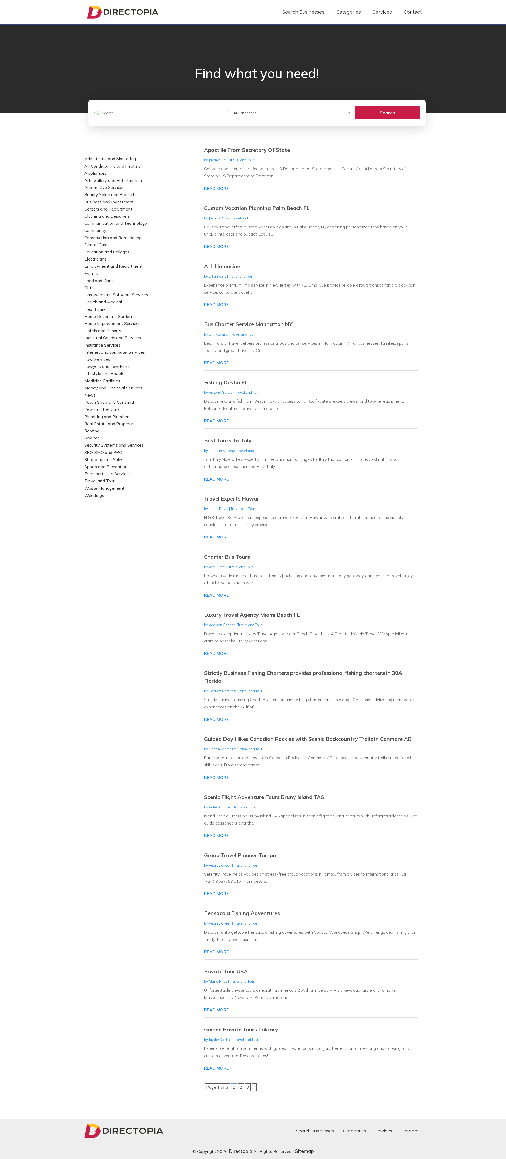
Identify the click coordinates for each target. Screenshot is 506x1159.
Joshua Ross (219, 218)
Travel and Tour (242, 160)
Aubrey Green (220, 865)
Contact (413, 12)
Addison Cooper (222, 625)
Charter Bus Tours (227, 556)
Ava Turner (217, 567)
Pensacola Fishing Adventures (242, 913)
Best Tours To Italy (227, 440)
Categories (348, 12)
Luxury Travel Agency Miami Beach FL (252, 614)
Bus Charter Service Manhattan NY (248, 324)
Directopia (240, 1151)
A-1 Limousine (222, 266)
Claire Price (218, 981)
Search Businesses (303, 12)
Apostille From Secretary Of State (247, 150)
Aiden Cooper (220, 807)
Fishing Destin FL (226, 382)
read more (216, 188)
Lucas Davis (218, 509)
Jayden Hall (218, 160)
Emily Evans (218, 334)
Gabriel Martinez (222, 749)
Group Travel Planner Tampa (240, 855)
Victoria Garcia (221, 392)
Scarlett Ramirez (222, 691)
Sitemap (304, 1151)
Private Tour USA (226, 971)
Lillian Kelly (217, 276)
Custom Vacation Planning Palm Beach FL (257, 208)
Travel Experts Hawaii (232, 498)
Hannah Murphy (222, 450)
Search (387, 113)
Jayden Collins (220, 1039)
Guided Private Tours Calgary (241, 1029)
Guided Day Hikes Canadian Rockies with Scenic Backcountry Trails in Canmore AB (308, 739)
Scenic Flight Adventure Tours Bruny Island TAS (264, 797)
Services (382, 12)
